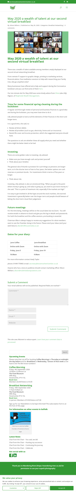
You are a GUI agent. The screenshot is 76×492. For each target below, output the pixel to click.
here (41, 89)
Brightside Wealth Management (27, 96)
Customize (13, 488)
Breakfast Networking (55, 25)
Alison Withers (15, 25)
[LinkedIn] (67, 1)
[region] (38, 483)
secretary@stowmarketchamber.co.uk (43, 264)
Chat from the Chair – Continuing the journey (26, 445)
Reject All (38, 488)
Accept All (61, 488)
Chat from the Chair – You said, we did (23, 439)
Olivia (57, 93)
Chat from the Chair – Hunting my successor (25, 442)
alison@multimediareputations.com (27, 270)
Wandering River (29, 466)
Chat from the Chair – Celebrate (21, 448)
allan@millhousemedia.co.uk (28, 226)
